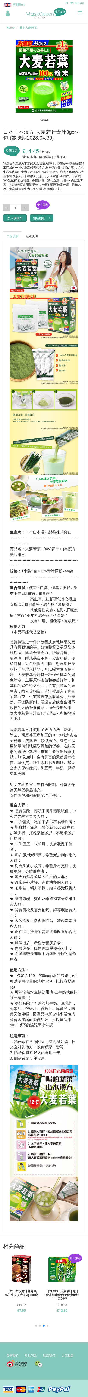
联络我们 (49, 1355)
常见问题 (31, 1355)
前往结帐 (39, 218)
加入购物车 (14, 218)
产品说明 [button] (13, 236)
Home (10, 27)
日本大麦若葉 (28, 27)
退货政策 (67, 1355)
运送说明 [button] (32, 236)
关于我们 (12, 1355)
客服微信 (19, 4)
